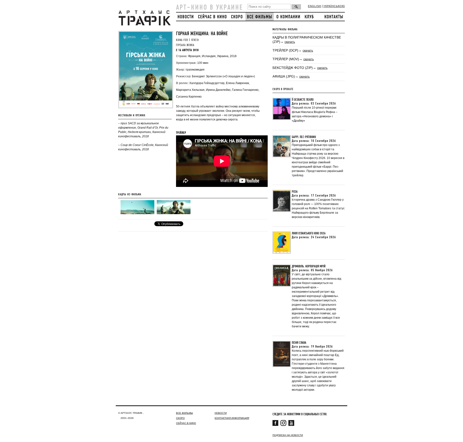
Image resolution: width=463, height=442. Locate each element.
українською (334, 6)
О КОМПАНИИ (288, 17)
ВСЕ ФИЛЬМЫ (259, 17)
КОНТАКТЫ (333, 17)
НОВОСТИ (185, 17)
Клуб (309, 17)
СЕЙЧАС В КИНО (212, 17)
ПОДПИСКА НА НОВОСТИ (287, 435)
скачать (290, 42)
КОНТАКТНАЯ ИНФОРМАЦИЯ (232, 418)
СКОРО (237, 17)
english (314, 6)
